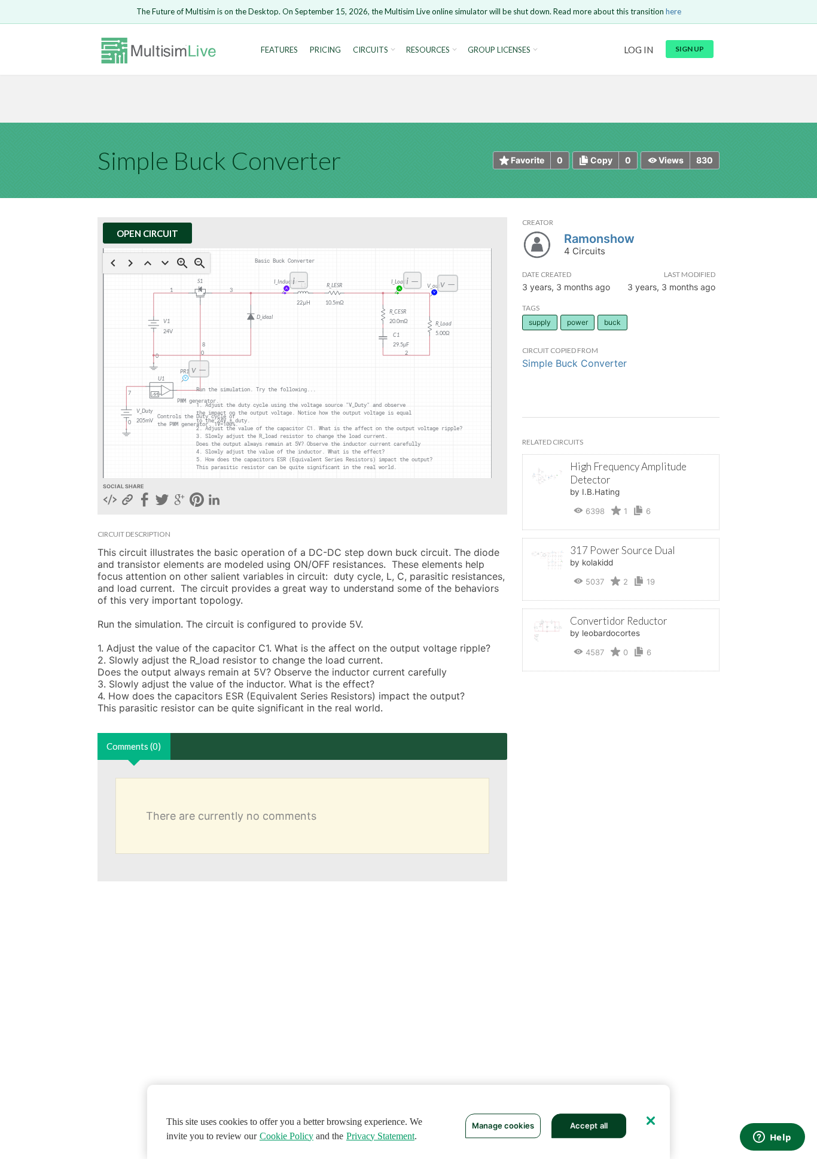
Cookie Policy (286, 1136)
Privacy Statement (380, 1136)
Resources (428, 50)
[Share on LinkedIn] (214, 500)
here (673, 11)
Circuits (370, 50)
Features (279, 50)
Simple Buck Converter (574, 363)
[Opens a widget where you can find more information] (772, 1138)
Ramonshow (599, 239)
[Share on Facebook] (145, 500)
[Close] (651, 1121)
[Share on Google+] (179, 500)
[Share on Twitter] (162, 500)
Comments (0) (133, 746)
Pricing (325, 50)
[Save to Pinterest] (197, 500)
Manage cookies (503, 1125)
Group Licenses (499, 50)
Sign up (689, 48)
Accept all (589, 1125)
